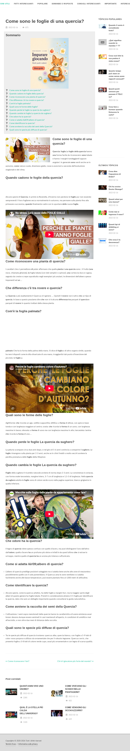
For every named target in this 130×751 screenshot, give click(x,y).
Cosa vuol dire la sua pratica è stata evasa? (116, 58)
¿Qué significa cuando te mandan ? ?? (115, 43)
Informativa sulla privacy (28, 744)
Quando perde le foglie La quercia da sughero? (29, 110)
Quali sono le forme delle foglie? (23, 107)
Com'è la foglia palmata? (20, 104)
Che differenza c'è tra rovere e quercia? (26, 100)
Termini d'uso (11, 744)
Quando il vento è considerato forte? (116, 28)
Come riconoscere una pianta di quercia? (27, 97)
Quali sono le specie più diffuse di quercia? (28, 130)
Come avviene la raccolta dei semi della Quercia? (30, 127)
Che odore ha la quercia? (20, 117)
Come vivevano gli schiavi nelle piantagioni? (75, 689)
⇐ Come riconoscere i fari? (17, 661)
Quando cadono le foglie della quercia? (26, 94)
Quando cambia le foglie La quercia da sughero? (30, 113)
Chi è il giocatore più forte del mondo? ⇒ (75, 661)
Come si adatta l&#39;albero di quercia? (27, 120)
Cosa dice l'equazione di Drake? (115, 174)
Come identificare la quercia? (22, 123)
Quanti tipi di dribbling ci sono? (114, 227)
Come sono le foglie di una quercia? (25, 90)
